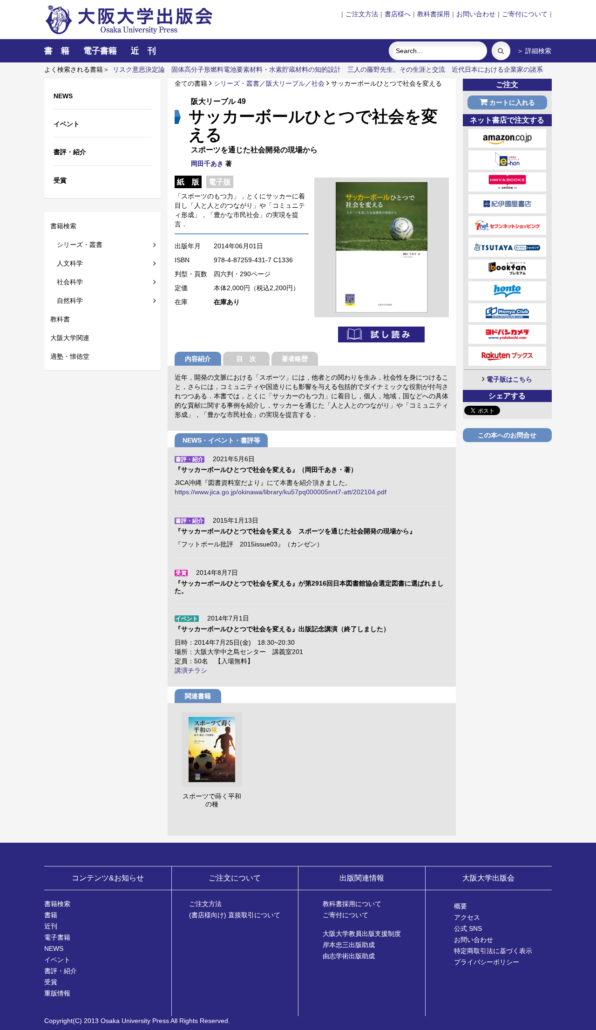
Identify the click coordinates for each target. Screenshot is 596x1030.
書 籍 (56, 50)
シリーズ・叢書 (76, 244)
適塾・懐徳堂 (69, 356)
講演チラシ (191, 670)
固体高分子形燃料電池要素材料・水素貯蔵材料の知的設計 (256, 69)
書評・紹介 (60, 971)
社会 (318, 83)
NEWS (53, 948)
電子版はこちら (509, 379)
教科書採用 (433, 14)
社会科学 (66, 282)
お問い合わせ (475, 14)
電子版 (220, 182)
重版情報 (57, 993)
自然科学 (66, 300)
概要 (460, 906)
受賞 (50, 982)
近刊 (50, 926)
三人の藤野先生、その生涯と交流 (396, 69)
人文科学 (66, 263)
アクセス (467, 917)
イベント (57, 959)
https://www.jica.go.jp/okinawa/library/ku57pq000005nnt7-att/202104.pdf (280, 492)
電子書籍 (100, 50)
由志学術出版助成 (349, 956)
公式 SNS (468, 928)
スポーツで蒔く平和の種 (212, 800)
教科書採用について (352, 903)
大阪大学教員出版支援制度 (362, 933)
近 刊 (143, 50)
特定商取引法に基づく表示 (493, 951)
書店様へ (398, 14)
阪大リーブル (285, 83)
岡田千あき (207, 163)
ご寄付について (525, 14)
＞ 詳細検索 (534, 51)
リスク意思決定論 (139, 69)
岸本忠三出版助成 (349, 944)
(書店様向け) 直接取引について (234, 915)
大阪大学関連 (69, 337)
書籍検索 (63, 226)
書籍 (50, 915)
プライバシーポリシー (486, 962)
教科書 (60, 319)
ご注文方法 (361, 14)
